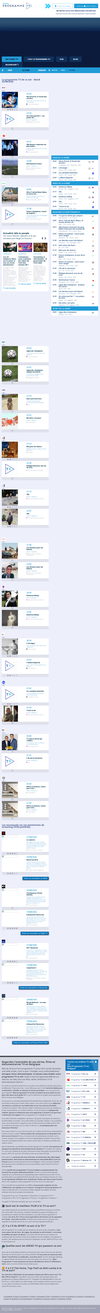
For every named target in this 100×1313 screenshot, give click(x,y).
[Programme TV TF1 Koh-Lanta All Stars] (12, 411)
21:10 (28, 396)
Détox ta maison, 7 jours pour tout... (36, 787)
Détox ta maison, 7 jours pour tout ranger (71, 235)
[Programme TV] (12, 908)
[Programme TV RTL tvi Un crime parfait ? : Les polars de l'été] (12, 128)
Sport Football (32, 356)
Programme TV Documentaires (21, 1299)
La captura (30, 840)
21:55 (28, 755)
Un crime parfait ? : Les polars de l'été (71, 297)
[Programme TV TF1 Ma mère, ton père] (12, 430)
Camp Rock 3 (31, 968)
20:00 (28, 736)
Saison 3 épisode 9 (31, 120)
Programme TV (79, 1074)
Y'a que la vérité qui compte (34, 739)
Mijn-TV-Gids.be (67, 1308)
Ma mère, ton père (33, 418)
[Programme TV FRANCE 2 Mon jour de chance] (12, 459)
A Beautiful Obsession (35, 915)
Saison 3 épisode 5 (31, 712)
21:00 (28, 545)
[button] (45, 238)
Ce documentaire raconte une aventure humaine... (35, 196)
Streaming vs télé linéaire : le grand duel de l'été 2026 (40, 260)
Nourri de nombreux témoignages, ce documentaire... (36, 216)
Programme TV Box (43, 1296)
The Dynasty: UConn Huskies (34, 894)
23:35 (28, 415)
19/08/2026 (31, 912)
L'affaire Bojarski (33, 662)
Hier (10, 70)
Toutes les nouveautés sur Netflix (35, 878)
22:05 (28, 612)
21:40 (28, 208)
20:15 (28, 141)
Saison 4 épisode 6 (31, 617)
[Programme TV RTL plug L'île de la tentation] (12, 770)
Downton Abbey (32, 595)
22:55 (28, 367)
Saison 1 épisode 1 (31, 551)
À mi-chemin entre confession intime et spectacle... (35, 743)
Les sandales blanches (35, 691)
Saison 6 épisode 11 (32, 516)
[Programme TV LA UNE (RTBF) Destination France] (12, 176)
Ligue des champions (34, 351)
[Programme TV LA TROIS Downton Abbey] (12, 608)
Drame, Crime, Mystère (35, 870)
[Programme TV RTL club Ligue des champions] (12, 363)
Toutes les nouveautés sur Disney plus (33, 988)
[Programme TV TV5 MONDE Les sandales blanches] (12, 704)
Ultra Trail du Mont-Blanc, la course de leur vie (71, 221)
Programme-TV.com (36, 1308)
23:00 (28, 564)
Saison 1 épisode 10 (32, 166)
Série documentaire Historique (33, 554)
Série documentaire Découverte (33, 168)
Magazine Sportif (33, 377)
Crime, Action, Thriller (35, 850)
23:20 (28, 113)
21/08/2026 (31, 837)
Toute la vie (31, 710)
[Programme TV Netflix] (12, 853)
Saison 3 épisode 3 (31, 760)
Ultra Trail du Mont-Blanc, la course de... (36, 193)
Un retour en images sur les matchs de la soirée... (34, 374)
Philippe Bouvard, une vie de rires (36, 466)
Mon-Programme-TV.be (52, 1308)
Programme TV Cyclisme (74, 1296)
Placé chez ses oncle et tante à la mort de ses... (36, 101)
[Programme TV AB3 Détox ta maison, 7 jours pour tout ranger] (12, 799)
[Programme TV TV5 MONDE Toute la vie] (12, 723)
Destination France (34, 164)
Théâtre (30, 452)
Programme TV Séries (27, 1296)
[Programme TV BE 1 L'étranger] (12, 656)
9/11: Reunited (32, 948)
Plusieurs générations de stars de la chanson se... (36, 149)
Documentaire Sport (34, 199)
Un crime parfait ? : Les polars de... (35, 117)
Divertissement (33, 152)
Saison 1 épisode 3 (31, 571)
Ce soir (26, 70)
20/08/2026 (31, 857)
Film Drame (32, 649)
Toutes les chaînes (78, 1166)
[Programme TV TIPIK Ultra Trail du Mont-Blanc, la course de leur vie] (12, 205)
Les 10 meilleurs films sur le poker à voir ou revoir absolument (9, 261)
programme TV (81, 14)
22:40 (28, 161)
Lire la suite (10, 288)
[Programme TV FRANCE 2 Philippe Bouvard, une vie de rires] (12, 478)
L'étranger (30, 643)
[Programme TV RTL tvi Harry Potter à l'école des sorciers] (12, 109)
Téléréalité (31, 422)
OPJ (27, 494)
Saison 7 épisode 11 (32, 496)
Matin (54, 70)
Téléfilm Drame (33, 697)
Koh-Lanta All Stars (34, 399)
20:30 (28, 592)
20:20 (28, 94)
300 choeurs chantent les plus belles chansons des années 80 (72, 228)
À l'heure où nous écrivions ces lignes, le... (35, 353)
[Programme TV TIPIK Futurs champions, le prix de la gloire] (12, 224)
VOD (62, 59)
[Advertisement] (50, 36)
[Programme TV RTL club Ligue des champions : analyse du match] (12, 383)
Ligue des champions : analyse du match (35, 371)
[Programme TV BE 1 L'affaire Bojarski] (12, 675)
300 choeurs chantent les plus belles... (36, 145)
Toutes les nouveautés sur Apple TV (34, 933)
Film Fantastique (33, 104)
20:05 (28, 189)
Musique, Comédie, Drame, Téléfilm (36, 978)
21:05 (28, 688)
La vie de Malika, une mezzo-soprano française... (35, 694)
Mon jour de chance (34, 446)
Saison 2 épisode (31, 420)
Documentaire (33, 905)
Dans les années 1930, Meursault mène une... (36, 646)
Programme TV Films (64, 1299)
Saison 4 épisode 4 (31, 598)
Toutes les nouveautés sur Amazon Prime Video (30, 1043)
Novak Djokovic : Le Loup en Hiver (36, 1003)
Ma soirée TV (11, 59)
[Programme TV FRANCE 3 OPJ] (12, 507)
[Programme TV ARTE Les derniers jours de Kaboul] (12, 560)
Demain (42, 70)
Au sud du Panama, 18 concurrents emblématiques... (35, 401)
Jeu (29, 404)
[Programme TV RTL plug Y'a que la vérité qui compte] (12, 751)
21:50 (28, 803)
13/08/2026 (31, 965)
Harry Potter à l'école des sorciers (36, 97)
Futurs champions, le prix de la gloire (36, 212)
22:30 (28, 660)
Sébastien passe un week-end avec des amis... (36, 449)
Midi (63, 70)
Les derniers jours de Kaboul (34, 548)
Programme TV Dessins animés (44, 1299)
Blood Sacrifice (32, 860)
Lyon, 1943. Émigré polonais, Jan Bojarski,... (36, 665)
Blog (75, 59)
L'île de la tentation (34, 758)
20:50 (28, 348)
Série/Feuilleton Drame (35, 599)
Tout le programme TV (39, 59)
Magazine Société (34, 122)
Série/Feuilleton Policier (36, 498)
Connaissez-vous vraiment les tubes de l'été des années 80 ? (24, 261)
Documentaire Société (35, 470)
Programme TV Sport (11, 1296)
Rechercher (11, 65)
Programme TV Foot (58, 1296)
